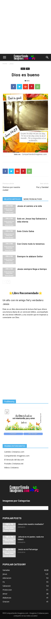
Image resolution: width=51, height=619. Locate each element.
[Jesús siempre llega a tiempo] (9, 272)
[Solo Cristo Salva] (9, 234)
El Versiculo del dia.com (14, 459)
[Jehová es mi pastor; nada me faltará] (9, 540)
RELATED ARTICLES (12, 199)
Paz (28, 69)
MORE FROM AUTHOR (33, 199)
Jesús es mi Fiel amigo (28, 549)
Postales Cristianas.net (13, 463)
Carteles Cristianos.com (14, 452)
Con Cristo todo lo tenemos (31, 244)
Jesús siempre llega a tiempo (32, 269)
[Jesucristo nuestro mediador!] (9, 527)
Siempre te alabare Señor (30, 256)
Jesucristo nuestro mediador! (31, 524)
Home (5, 64)
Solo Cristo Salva (25, 231)
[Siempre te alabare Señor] (9, 259)
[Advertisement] (25, 27)
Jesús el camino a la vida (29, 206)
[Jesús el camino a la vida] (9, 209)
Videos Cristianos (11, 467)
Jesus (11, 64)
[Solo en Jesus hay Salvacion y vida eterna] (9, 221)
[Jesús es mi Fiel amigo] (9, 552)
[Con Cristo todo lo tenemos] (9, 246)
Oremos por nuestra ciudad (11, 188)
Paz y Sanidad (42, 187)
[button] (47, 57)
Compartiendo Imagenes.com (16, 455)
